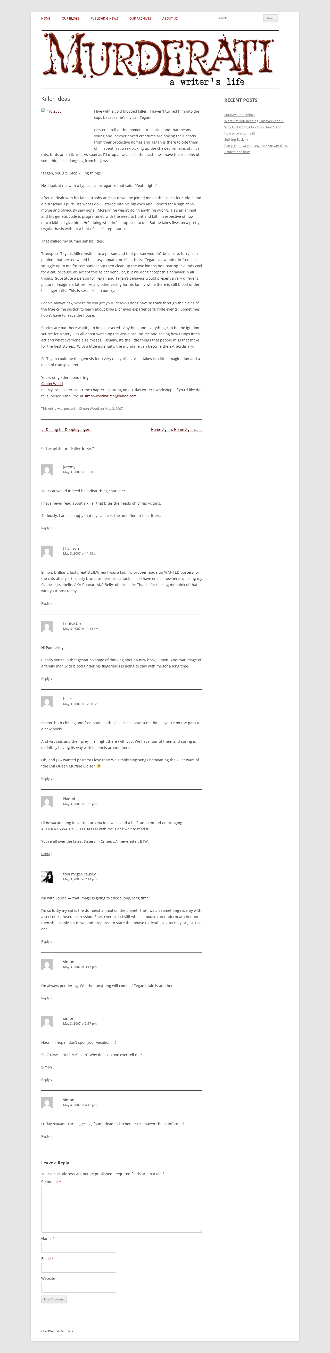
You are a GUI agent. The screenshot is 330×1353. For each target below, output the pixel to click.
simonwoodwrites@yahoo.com (110, 396)
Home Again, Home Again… (176, 429)
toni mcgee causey (79, 873)
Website (48, 1278)
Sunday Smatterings (239, 114)
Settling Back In (236, 139)
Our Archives (140, 18)
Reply (45, 528)
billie (67, 698)
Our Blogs (70, 18)
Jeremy (69, 466)
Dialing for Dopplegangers (66, 429)
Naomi (69, 798)
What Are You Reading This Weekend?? (254, 121)
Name (48, 1238)
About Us (170, 18)
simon (68, 961)
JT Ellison (71, 548)
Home (46, 18)
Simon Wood (52, 383)
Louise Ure (72, 623)
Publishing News (104, 18)
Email (47, 1258)
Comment (51, 1181)
